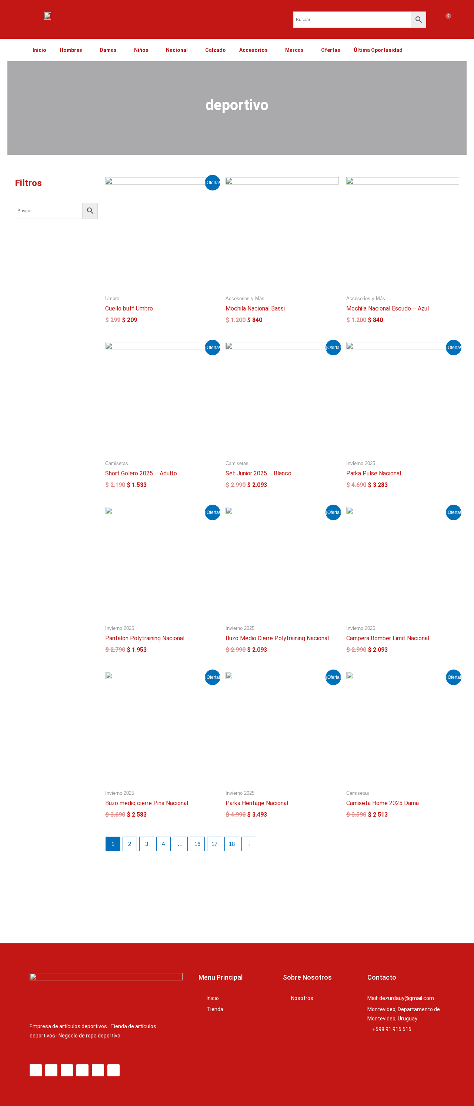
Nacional (177, 50)
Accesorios (253, 50)
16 (197, 844)
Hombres (71, 50)
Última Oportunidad (378, 50)
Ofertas (330, 50)
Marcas (294, 50)
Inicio (39, 50)
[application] (85, 50)
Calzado (215, 50)
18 (232, 844)
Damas (108, 50)
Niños (141, 50)
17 (214, 844)
